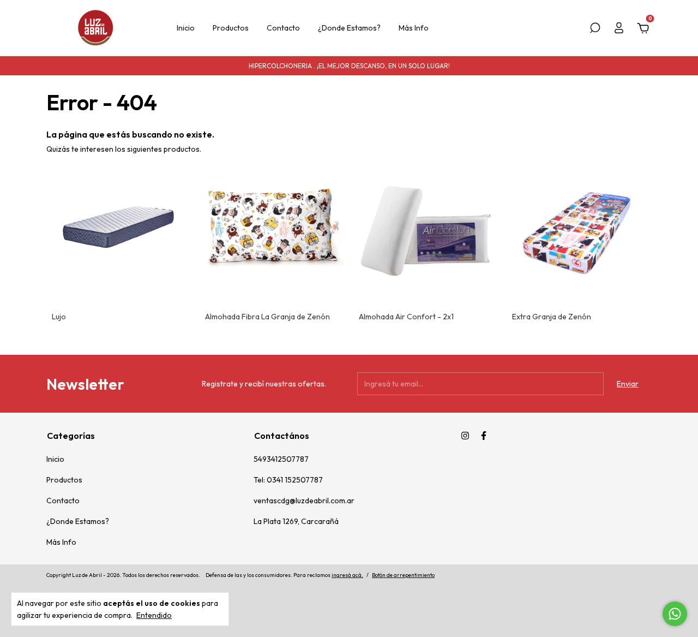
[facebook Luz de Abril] (483, 435)
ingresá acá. (347, 575)
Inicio (186, 28)
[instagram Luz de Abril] (465, 435)
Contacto (283, 28)
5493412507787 (281, 459)
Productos (231, 28)
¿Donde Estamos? (349, 28)
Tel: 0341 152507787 (288, 480)
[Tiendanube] (617, 576)
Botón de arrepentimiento (403, 575)
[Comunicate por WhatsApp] (675, 614)
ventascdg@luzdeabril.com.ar (304, 500)
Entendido (154, 615)
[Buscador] (595, 29)
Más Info (414, 28)
